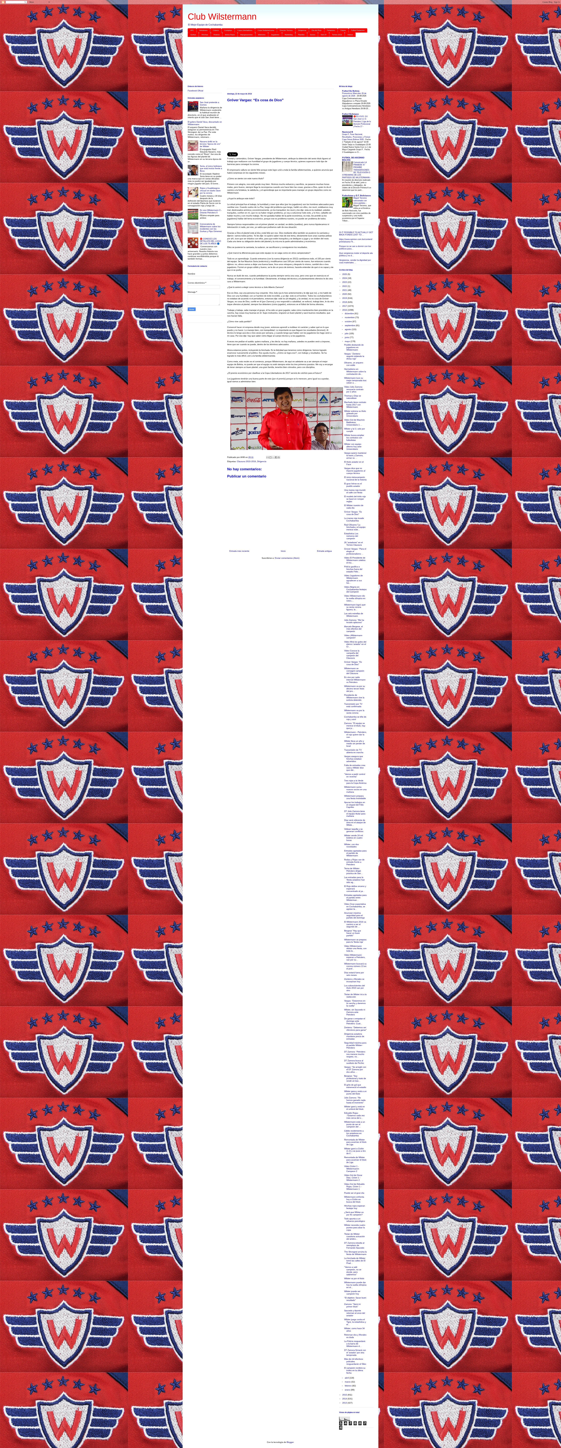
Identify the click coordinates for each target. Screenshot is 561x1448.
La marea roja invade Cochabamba (354, 519)
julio (347, 333)
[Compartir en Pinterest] (278, 457)
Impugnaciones (246, 35)
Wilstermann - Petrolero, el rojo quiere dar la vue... (355, 734)
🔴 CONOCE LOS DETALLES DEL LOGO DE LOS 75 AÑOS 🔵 (210, 241)
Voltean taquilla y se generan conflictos (353, 830)
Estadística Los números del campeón (351, 536)
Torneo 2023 (337, 35)
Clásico (216, 30)
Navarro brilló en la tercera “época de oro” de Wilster (210, 144)
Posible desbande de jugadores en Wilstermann (354, 347)
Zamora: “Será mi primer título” (352, 1305)
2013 (345, 1403)
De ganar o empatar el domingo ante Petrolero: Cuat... (354, 1021)
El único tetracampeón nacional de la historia (355, 478)
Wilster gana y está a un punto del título (355, 1092)
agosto (348, 329)
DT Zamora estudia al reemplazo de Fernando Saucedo (354, 1245)
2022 (345, 286)
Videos (350, 35)
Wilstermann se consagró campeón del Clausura (354, 670)
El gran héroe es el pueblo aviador (353, 484)
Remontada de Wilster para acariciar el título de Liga (355, 1142)
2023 (345, 282)
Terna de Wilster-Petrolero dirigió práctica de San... (353, 871)
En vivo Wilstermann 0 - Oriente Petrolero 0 (211, 211)
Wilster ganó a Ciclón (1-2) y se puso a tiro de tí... (355, 1151)
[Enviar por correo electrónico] (267, 457)
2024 (345, 278)
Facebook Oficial (195, 90)
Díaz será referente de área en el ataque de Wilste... (355, 822)
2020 (345, 294)
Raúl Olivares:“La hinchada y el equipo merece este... (355, 527)
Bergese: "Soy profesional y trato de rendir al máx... (355, 1078)
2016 (345, 310)
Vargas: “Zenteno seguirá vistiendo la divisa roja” (354, 356)
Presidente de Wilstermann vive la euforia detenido (354, 697)
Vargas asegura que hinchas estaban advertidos (353, 758)
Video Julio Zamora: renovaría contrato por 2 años (353, 389)
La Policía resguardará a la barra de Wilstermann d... (354, 1343)
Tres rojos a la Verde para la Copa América (355, 781)
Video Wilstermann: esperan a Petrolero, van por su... (354, 957)
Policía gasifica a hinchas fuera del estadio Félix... (353, 569)
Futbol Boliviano (350, 114)
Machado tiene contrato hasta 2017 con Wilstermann (355, 404)
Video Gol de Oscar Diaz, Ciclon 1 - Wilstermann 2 (353, 1177)
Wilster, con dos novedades (351, 845)
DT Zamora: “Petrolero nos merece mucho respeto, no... (354, 1054)
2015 (345, 1395)
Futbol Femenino (358, 30)
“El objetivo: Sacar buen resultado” (355, 1299)
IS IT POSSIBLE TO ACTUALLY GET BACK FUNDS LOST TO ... (356, 233)
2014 (345, 1399)
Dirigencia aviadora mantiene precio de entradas (354, 1036)
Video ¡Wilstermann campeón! (353, 636)
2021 (345, 290)
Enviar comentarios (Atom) (287, 558)
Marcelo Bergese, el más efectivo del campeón (353, 629)
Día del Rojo (317, 30)
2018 (345, 302)
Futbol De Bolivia (350, 91)
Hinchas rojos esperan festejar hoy (354, 1207)
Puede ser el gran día (354, 1193)
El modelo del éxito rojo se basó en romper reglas (355, 499)
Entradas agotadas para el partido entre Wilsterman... (355, 897)
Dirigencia (302, 30)
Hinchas (204, 35)
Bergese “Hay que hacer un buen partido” (352, 933)
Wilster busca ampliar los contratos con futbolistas (354, 437)
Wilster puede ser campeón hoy (352, 1292)
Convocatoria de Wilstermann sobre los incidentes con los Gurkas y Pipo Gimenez (211, 227)
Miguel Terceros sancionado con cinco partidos (360, 200)
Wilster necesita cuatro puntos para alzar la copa (354, 1227)
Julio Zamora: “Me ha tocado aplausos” (354, 621)
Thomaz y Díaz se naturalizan (352, 397)
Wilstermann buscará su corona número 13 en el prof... (355, 966)
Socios (312, 35)
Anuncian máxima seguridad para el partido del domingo (354, 915)
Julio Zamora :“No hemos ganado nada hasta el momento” (355, 1100)
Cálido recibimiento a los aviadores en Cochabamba (354, 1133)
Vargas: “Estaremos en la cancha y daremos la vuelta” (355, 1003)
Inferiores (261, 35)
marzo (348, 1382)
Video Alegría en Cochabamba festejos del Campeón (355, 589)
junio (347, 337)
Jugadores (275, 35)
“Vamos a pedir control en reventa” (354, 775)
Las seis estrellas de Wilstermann (353, 614)
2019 (345, 298)
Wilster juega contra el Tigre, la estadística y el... (355, 1322)
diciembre (349, 313)
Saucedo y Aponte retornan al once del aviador (354, 1313)
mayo (347, 341)
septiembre (350, 325)
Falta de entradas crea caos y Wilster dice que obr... (354, 767)
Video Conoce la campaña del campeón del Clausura (351, 654)
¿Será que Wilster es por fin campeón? (354, 1213)
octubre (348, 321)
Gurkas (193, 35)
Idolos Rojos (230, 35)
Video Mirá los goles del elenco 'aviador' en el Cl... (355, 644)
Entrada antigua (324, 551)
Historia (216, 35)
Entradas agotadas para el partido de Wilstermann (355, 853)
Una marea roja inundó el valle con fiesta (355, 491)
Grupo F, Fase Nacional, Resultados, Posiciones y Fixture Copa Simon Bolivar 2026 (356, 137)
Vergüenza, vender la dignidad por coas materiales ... (355, 261)
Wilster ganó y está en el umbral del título (354, 1107)
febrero (348, 1386)
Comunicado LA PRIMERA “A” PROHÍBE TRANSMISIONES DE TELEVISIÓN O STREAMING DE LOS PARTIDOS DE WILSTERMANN (356, 170)
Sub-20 (324, 35)
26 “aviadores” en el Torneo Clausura (353, 543)
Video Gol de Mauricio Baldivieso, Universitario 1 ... (354, 422)
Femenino (331, 30)
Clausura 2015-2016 (246, 461)
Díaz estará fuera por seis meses (354, 973)
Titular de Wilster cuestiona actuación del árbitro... (354, 1236)
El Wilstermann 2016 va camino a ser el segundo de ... (355, 924)
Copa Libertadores (244, 30)
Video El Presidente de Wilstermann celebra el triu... (354, 560)
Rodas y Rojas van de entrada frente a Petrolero (354, 862)
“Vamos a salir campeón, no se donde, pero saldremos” (352, 1271)
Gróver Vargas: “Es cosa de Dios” (353, 513)
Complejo (228, 30)
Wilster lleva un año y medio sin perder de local (354, 743)
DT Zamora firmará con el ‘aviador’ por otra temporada (355, 1352)
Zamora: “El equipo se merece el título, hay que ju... (354, 725)
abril (347, 1378)
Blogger (290, 1442)
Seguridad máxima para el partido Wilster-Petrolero (355, 1045)
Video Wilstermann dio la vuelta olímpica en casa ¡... (354, 598)
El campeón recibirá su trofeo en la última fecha (354, 1370)
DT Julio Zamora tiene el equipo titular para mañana (354, 813)
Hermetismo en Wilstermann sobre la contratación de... (355, 371)
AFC (192, 30)
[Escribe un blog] (270, 457)
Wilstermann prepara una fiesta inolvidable (355, 797)
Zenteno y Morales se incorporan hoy (354, 980)
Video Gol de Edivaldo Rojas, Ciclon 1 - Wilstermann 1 (354, 1186)
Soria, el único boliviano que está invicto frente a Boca (211, 168)
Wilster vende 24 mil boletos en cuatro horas (353, 838)
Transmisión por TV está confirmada (353, 705)
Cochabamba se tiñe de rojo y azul (355, 718)
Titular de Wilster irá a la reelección (355, 995)
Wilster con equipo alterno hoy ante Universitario (352, 446)
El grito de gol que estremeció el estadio (355, 1086)
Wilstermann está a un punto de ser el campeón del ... (354, 1124)
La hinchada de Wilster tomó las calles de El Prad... (354, 1260)
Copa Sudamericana (266, 30)
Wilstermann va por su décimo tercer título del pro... (354, 688)
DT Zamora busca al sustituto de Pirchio (354, 1061)
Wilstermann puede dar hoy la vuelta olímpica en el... (355, 1285)
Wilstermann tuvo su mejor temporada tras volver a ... (355, 380)
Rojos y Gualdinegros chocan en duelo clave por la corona (210, 190)
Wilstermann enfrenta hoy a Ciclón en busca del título (354, 1199)
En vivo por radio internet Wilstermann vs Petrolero (355, 679)
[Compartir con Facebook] (276, 457)
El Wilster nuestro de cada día (353, 506)
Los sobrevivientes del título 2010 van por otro (354, 988)
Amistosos (203, 30)
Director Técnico (286, 30)
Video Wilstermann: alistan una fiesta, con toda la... (355, 948)
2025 (345, 274)
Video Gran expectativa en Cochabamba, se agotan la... (355, 906)
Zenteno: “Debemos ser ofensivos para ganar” (355, 1028)
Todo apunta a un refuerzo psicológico (354, 1219)
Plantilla (301, 35)
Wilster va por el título (354, 1278)
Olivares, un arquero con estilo (353, 363)
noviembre (350, 317)
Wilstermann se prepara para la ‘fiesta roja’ (355, 940)
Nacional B (347, 132)
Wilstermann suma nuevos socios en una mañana (355, 789)
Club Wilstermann (222, 16)
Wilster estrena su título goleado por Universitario (355, 413)
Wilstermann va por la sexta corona (354, 711)
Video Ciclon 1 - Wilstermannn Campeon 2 (351, 1168)
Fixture (343, 30)
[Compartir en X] (273, 457)
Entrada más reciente (239, 551)
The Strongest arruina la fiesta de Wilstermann (355, 1253)
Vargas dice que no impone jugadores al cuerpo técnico (354, 470)
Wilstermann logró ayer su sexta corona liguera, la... (355, 607)
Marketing (289, 35)
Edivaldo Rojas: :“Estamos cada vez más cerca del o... (354, 1115)
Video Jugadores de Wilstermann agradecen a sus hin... (353, 579)
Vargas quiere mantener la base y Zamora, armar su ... (355, 455)
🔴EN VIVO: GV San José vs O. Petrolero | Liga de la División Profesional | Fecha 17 (362, 121)
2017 (345, 306)
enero (348, 1390)
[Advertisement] (275, 61)
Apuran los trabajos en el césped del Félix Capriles (354, 804)
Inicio (283, 551)
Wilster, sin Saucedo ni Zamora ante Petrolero (354, 1012)
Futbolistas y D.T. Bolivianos (356, 195)
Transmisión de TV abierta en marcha (353, 751)
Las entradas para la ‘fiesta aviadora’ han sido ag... (354, 879)
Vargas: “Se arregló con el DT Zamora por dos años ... (355, 1069)
